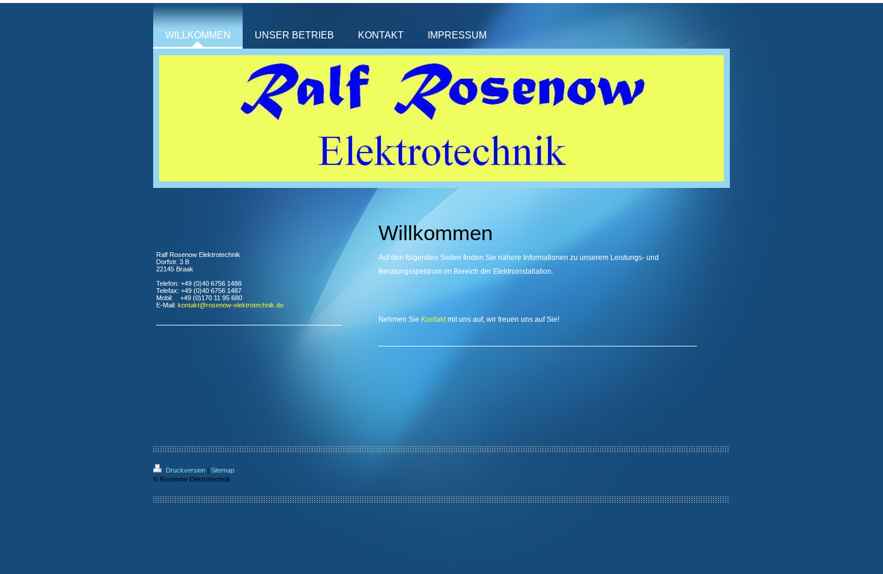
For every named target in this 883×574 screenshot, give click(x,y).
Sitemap (222, 470)
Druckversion (185, 470)
